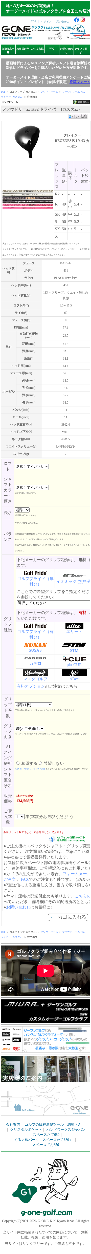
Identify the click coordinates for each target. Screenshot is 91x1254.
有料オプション (31, 686)
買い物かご (62, 21)
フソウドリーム (49, 91)
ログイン (46, 21)
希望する (29, 763)
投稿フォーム (80, 82)
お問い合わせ (66, 50)
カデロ (35, 663)
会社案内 (13, 1124)
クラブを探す (81, 50)
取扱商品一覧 (8, 50)
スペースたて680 (46, 1135)
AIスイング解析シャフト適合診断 (30, 769)
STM (74, 650)
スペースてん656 (45, 1145)
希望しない (54, 763)
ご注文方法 (37, 48)
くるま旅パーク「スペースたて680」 (44, 1140)
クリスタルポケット (26, 1130)
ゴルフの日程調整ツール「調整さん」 (55, 1124)
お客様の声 (22, 48)
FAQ (51, 48)
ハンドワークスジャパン (66, 1130)
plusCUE (74, 665)
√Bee (74, 679)
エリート (74, 631)
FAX (25, 879)
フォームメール (77, 874)
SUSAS (35, 650)
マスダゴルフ (35, 679)
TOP (34, 21)
